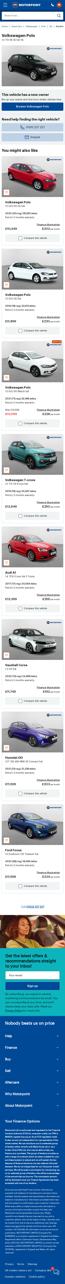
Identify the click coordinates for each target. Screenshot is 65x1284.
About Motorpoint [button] (18, 1105)
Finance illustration (48, 225)
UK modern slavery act (18, 1270)
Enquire (35, 137)
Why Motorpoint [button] (17, 1093)
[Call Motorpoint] (52, 4)
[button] (5, 5)
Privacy (9, 1263)
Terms (20, 1263)
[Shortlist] (59, 4)
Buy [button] (8, 1059)
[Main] (26, 5)
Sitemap (32, 1263)
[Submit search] (59, 16)
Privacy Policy (13, 1010)
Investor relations (15, 1276)
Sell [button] (7, 1070)
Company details (44, 1270)
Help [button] (8, 1035)
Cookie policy (37, 1276)
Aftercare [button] (12, 1082)
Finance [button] (11, 1047)
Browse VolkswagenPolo (32, 106)
